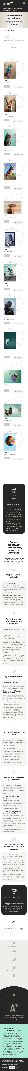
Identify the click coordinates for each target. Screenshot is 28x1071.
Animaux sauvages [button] (8, 40)
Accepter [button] (12, 1067)
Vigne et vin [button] (14, 47)
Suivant (18, 472)
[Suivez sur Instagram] (8, 995)
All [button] (7, 37)
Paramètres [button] (5, 1067)
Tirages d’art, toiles (7, 8)
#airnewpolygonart (13, 808)
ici (17, 861)
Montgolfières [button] (11, 44)
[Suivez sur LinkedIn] (14, 995)
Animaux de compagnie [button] (16, 37)
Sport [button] (18, 44)
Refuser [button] (17, 1067)
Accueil (4, 30)
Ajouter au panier (18, 87)
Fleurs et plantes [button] (20, 40)
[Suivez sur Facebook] (20, 995)
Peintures (14, 10)
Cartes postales (6, 10)
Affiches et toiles (18, 8)
